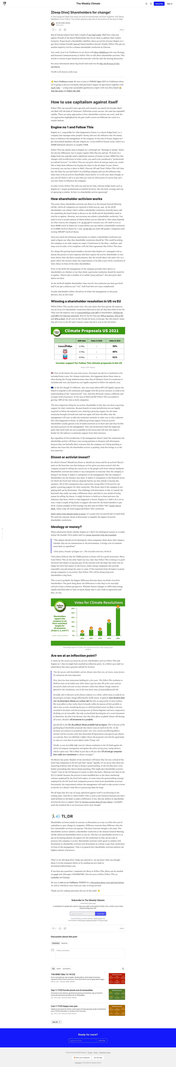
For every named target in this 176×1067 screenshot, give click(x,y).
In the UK (87, 228)
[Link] (48, 102)
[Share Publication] (151, 4)
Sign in (169, 4)
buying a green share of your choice (97, 802)
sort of (77, 44)
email (56, 874)
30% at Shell (60, 318)
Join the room (57, 90)
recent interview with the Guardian (101, 535)
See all (55, 1022)
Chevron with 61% (71, 315)
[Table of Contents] (2, 533)
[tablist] (60, 943)
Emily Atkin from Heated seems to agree (68, 513)
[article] (88, 979)
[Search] (146, 4)
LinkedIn (55, 877)
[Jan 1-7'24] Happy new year (64, 1006)
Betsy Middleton (101, 52)
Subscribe (159, 4)
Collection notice (104, 1052)
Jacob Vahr (55, 87)
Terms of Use (98, 918)
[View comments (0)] (60, 30)
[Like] (52, 984)
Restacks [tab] (64, 943)
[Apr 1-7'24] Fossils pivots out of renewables (72, 990)
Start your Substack (83, 1058)
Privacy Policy (103, 920)
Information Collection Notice (87, 920)
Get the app (98, 1058)
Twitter (66, 877)
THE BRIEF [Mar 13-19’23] (63, 974)
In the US (85, 222)
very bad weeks (94, 34)
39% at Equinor (107, 315)
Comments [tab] (55, 943)
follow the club (73, 90)
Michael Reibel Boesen (63, 23)
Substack (78, 1063)
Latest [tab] (59, 969)
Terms (96, 1052)
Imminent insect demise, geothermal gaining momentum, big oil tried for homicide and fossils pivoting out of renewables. (77, 994)
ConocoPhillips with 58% (88, 312)
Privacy (90, 1052)
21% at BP (119, 315)
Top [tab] (53, 969)
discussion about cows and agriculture (107, 882)
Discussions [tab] (66, 969)
